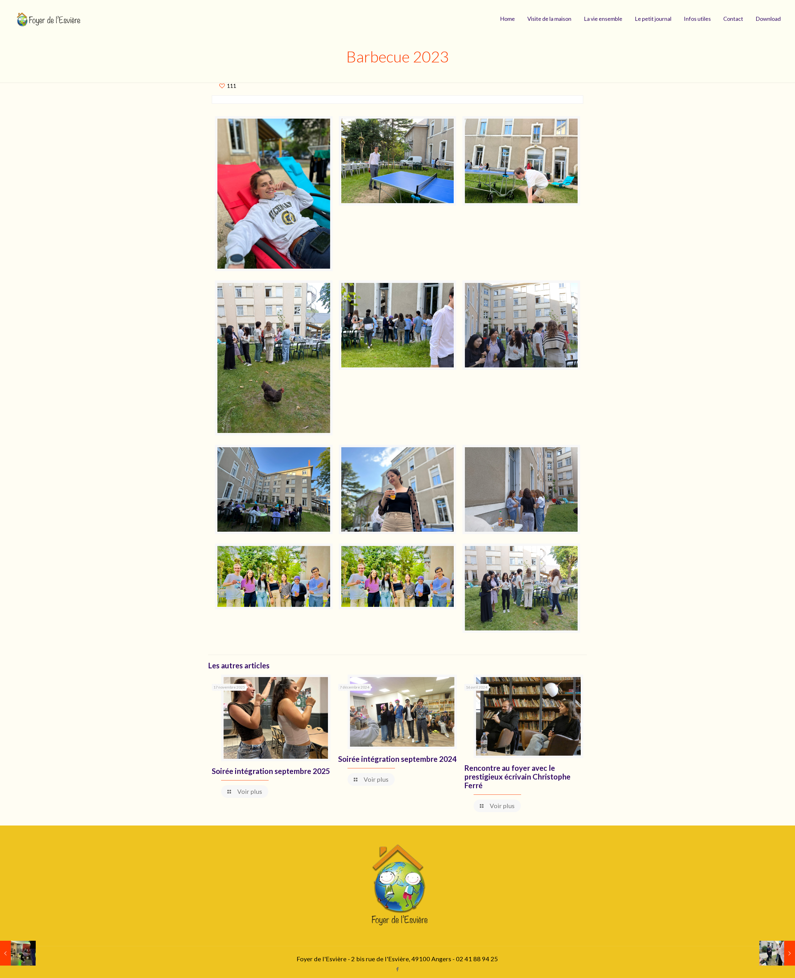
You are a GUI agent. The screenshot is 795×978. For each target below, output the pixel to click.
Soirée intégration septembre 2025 (271, 771)
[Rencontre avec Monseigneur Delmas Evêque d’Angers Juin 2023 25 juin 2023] (777, 953)
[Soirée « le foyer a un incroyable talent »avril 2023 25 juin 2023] (18, 953)
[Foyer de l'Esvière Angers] (49, 18)
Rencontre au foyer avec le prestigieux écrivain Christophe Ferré (517, 776)
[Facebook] (397, 969)
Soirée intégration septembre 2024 (397, 758)
